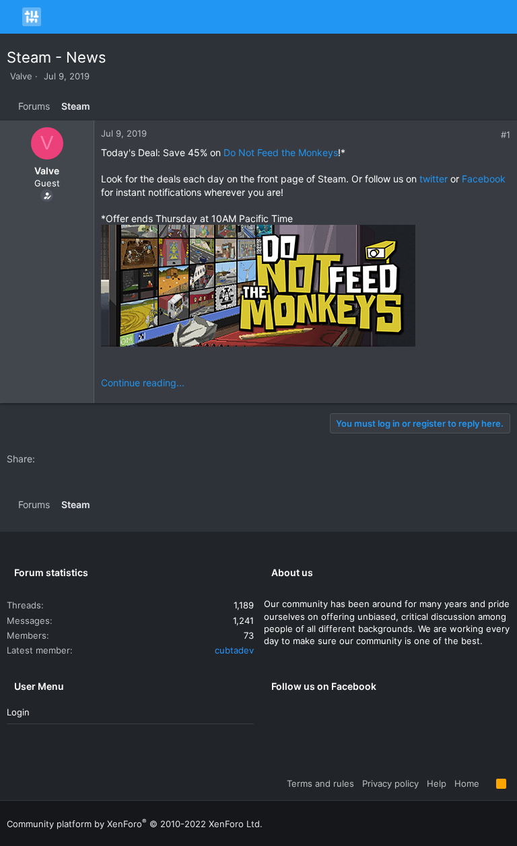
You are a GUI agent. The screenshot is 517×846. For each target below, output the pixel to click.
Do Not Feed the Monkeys (280, 152)
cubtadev (234, 650)
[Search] (504, 17)
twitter (433, 178)
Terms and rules (320, 783)
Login (18, 712)
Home (466, 783)
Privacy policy (390, 783)
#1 (505, 134)
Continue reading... (142, 382)
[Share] (491, 135)
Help (436, 783)
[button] (13, 17)
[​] (305, 287)
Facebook (484, 178)
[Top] (487, 783)
